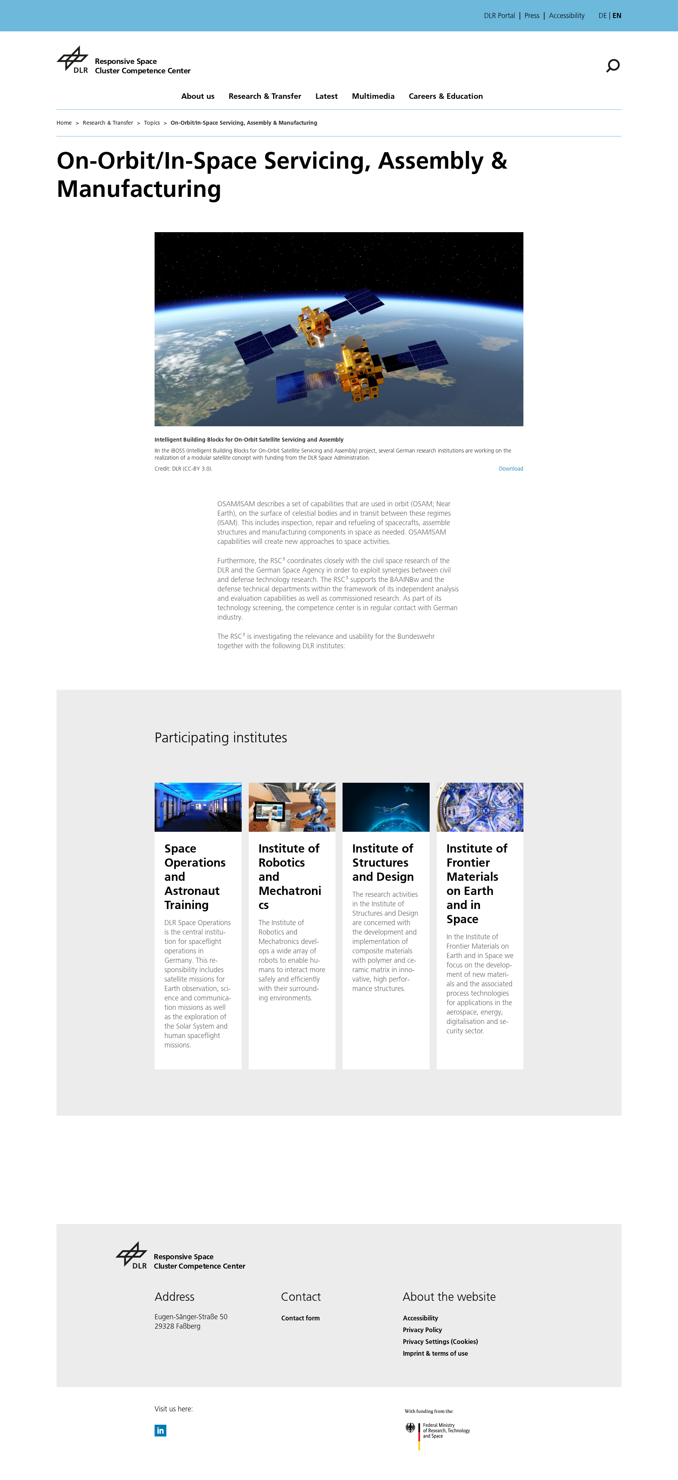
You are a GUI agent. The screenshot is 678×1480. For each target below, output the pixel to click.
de (603, 15)
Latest (326, 96)
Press (532, 15)
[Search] (614, 65)
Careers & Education (446, 96)
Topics (152, 122)
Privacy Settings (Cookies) (440, 1341)
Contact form (300, 1318)
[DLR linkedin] (160, 1433)
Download (511, 468)
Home (64, 122)
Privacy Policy (422, 1329)
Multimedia (373, 96)
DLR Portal (499, 15)
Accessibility (567, 15)
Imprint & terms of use (435, 1353)
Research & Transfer (265, 96)
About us (198, 96)
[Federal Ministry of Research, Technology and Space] (448, 1458)
